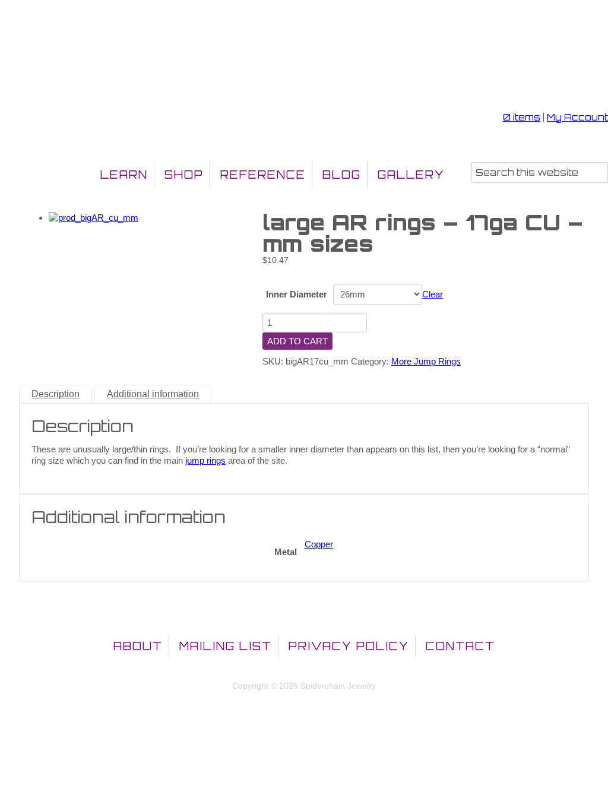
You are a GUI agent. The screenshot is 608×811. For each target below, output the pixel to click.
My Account (577, 117)
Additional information (153, 394)
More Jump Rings (426, 361)
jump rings (205, 460)
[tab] (55, 394)
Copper (319, 544)
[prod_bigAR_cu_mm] (93, 218)
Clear (432, 294)
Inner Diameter (296, 294)
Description (55, 394)
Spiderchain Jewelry (67, 63)
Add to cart (297, 341)
